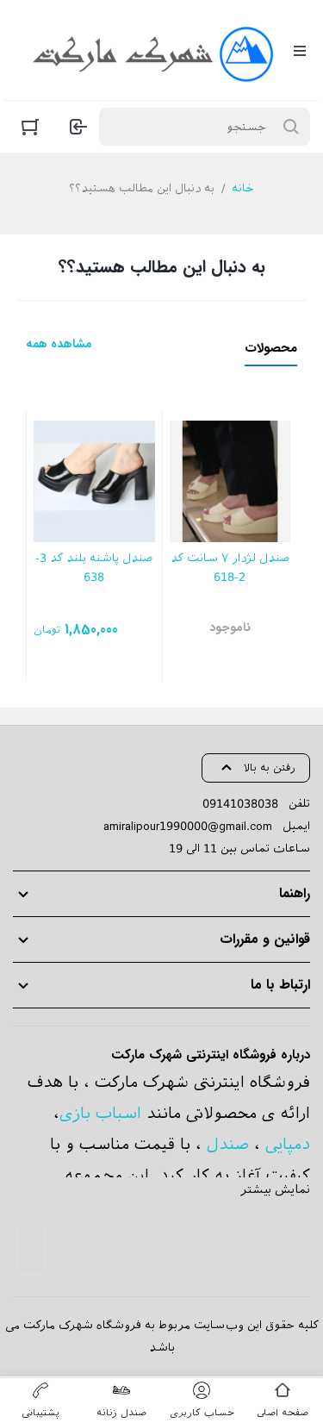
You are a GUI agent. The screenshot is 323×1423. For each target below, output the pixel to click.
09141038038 (240, 803)
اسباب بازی (100, 1113)
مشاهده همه (59, 343)
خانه (243, 188)
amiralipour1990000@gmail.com (187, 826)
